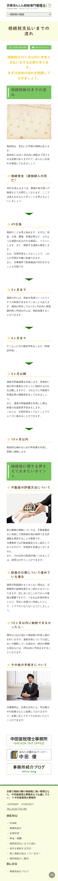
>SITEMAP (13, 804)
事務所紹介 (16, 828)
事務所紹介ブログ (19, 871)
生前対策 (14, 833)
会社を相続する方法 (20, 848)
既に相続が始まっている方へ (25, 853)
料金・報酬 (16, 838)
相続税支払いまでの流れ (23, 843)
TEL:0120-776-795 (17, 809)
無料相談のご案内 (19, 858)
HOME (13, 823)
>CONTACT (27, 804)
